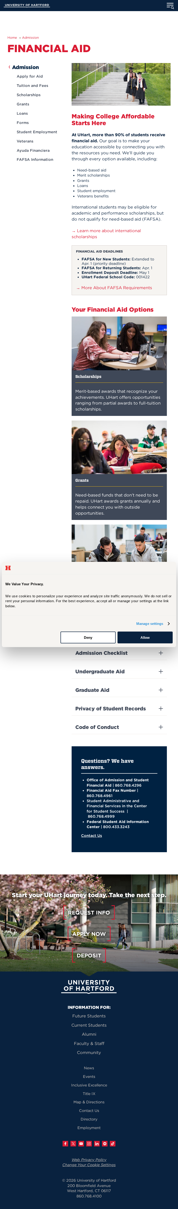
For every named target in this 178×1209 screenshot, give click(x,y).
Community (89, 1052)
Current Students (89, 1025)
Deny (88, 637)
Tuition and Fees (32, 85)
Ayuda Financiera (33, 150)
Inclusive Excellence (89, 1085)
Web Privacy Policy (89, 1159)
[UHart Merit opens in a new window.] (105, 1143)
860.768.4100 (89, 1196)
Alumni (89, 1034)
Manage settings (149, 624)
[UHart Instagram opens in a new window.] (89, 1143)
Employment (89, 1127)
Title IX (89, 1093)
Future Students (89, 1016)
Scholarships (29, 94)
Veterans (25, 141)
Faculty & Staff (89, 1043)
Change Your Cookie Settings (89, 1164)
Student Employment (37, 132)
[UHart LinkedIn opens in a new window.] (97, 1143)
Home (12, 37)
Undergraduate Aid (100, 671)
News (89, 1068)
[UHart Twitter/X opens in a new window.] (73, 1143)
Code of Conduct (97, 727)
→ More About (114, 287)
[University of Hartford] (27, 6)
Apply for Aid (30, 76)
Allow (145, 637)
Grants (23, 104)
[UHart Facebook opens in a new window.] (65, 1143)
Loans (22, 113)
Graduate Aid (92, 690)
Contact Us (91, 835)
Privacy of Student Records (110, 709)
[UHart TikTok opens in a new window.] (112, 1143)
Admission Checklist (101, 653)
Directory (89, 1119)
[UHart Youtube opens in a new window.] (81, 1143)
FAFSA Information (35, 159)
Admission (30, 37)
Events (89, 1076)
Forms (23, 122)
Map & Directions (89, 1102)
